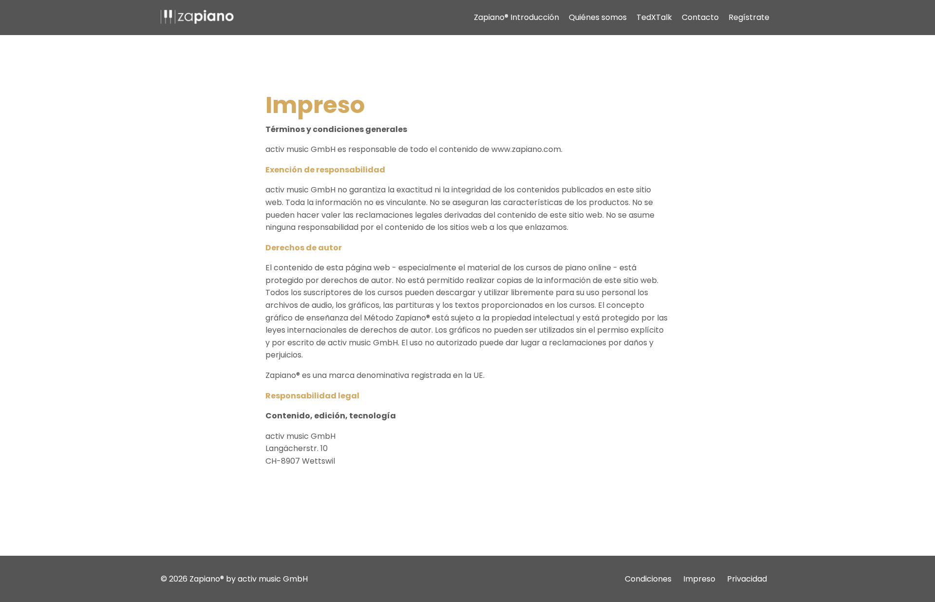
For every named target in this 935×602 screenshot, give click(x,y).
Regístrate (749, 17)
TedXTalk (654, 17)
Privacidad (747, 578)
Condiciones (648, 578)
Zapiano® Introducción (516, 17)
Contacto (700, 17)
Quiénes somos (598, 17)
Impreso (699, 578)
